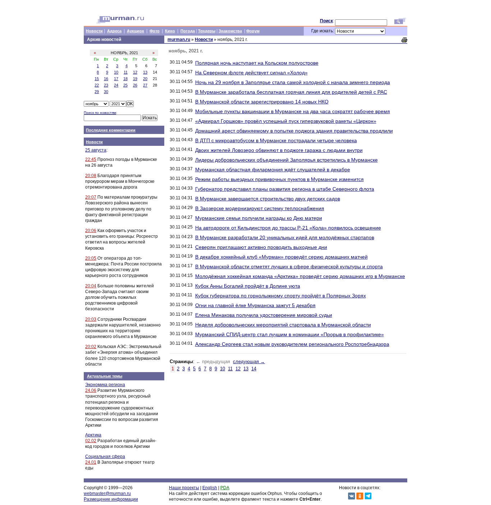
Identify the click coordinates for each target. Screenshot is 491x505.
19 (135, 79)
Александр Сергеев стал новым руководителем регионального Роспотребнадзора (292, 344)
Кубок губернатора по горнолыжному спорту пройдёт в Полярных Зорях (280, 295)
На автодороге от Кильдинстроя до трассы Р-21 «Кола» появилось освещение (288, 228)
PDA (224, 487)
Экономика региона (105, 384)
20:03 (90, 319)
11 (126, 72)
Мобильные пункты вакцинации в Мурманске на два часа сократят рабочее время (292, 111)
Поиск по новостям (100, 113)
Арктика (93, 434)
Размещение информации (111, 499)
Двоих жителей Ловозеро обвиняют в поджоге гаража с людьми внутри (279, 150)
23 (106, 85)
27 (145, 85)
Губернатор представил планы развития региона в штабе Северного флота (284, 189)
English (209, 487)
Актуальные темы (104, 376)
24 (116, 85)
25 (125, 85)
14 (253, 368)
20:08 (90, 175)
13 (145, 72)
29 (97, 91)
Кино (170, 31)
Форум (253, 31)
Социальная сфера (105, 456)
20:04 (90, 285)
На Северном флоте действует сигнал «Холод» (251, 72)
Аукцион (135, 31)
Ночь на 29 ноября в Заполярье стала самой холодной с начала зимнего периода (292, 82)
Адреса (114, 31)
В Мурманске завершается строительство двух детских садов (267, 198)
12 (135, 72)
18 (125, 79)
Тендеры (206, 31)
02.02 (90, 440)
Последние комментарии (111, 130)
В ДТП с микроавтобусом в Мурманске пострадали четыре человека (276, 140)
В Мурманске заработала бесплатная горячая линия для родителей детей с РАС (291, 92)
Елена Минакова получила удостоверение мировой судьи (263, 315)
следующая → (249, 361)
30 (106, 91)
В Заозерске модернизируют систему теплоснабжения (259, 208)
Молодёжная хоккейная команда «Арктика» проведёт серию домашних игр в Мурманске (300, 276)
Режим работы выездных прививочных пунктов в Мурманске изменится (279, 179)
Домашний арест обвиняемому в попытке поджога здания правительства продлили (294, 131)
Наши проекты (184, 487)
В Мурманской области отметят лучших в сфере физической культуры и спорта (289, 266)
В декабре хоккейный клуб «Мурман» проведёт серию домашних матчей (281, 257)
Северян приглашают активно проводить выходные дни (261, 247)
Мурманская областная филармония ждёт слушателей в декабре (272, 169)
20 (145, 79)
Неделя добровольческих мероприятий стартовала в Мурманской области (283, 325)
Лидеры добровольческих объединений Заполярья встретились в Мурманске (286, 160)
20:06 (90, 230)
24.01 (90, 462)
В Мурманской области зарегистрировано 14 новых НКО (262, 102)
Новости (94, 31)
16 (106, 79)
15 (97, 79)
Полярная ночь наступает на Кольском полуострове (256, 63)
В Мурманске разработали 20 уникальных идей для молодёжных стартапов (284, 237)
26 (135, 85)
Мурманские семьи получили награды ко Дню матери (258, 218)
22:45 (90, 159)
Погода (187, 31)
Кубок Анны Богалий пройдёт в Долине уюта (247, 286)
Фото (155, 31)
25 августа (95, 150)
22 (97, 85)
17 (116, 79)
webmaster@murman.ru (107, 493)
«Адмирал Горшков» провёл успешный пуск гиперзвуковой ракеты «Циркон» (285, 121)
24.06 (90, 390)
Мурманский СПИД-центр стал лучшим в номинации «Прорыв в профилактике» (289, 334)
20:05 (90, 258)
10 (116, 72)
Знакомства (230, 31)
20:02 (90, 346)
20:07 (90, 197)
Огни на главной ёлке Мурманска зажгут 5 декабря (255, 305)
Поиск (326, 20)
